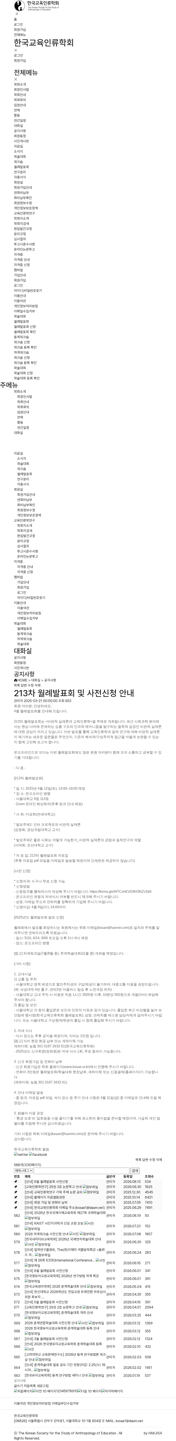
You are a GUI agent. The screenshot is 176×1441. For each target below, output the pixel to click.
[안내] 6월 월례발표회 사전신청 (46, 1271)
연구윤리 (20, 172)
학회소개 (20, 84)
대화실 (18, 126)
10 (76, 1391)
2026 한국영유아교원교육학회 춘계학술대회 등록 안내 (62, 1328)
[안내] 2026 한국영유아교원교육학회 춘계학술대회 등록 (63, 1344)
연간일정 (20, 121)
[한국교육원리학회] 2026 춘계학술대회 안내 (55, 1286)
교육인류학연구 (24, 213)
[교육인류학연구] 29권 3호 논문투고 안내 (53, 1187)
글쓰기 (18, 1386)
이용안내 (20, 296)
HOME (22, 680)
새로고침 (43, 1386)
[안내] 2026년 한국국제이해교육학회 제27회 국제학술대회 (65, 1213)
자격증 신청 (22, 265)
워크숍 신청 (22, 342)
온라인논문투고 (24, 249)
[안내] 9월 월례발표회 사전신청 (46, 1182)
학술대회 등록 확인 (27, 378)
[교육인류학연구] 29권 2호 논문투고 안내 (53, 1307)
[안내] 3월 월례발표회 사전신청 (46, 1339)
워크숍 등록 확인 (25, 347)
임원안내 (20, 105)
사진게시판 (21, 141)
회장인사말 (21, 90)
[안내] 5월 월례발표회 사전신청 (46, 1302)
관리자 (110, 1182)
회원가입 (20, 30)
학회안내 (20, 95)
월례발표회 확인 (25, 332)
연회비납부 (21, 193)
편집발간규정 (23, 229)
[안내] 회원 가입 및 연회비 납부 (46, 1202)
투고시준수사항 (24, 244)
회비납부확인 (23, 198)
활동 (17, 115)
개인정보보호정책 (26, 208)
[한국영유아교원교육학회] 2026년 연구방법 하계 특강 (62, 1276)
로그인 (18, 25)
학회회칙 (20, 100)
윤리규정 (20, 234)
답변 (24, 685)
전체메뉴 (20, 35)
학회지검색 (21, 224)
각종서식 (20, 177)
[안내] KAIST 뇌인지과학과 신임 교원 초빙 (54, 1223)
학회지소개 (21, 218)
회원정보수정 (23, 203)
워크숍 (18, 162)
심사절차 (20, 239)
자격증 (18, 255)
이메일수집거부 (24, 311)
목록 (17, 685)
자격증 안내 (22, 260)
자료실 (18, 146)
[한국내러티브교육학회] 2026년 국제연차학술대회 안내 (63, 1239)
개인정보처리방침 (26, 306)
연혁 (17, 110)
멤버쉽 (18, 270)
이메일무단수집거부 (65, 1403)
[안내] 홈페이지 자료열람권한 (45, 1197)
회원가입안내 (23, 188)
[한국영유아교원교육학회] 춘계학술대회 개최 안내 (59, 1313)
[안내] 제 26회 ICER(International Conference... (60, 1260)
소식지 (18, 151)
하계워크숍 (21, 352)
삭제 (38, 685)
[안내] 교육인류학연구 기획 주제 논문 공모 (54, 1192)
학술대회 (20, 157)
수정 (31, 685)
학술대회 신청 (23, 373)
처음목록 (30, 1386)
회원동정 (20, 136)
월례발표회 (21, 167)
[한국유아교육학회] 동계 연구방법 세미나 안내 (56, 1375)
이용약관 (20, 301)
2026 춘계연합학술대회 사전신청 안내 (51, 1323)
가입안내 (20, 275)
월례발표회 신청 (25, 327)
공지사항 (20, 131)
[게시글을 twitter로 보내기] (21, 1154)
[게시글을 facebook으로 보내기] (38, 1154)
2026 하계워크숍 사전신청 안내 (46, 1234)
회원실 (18, 182)
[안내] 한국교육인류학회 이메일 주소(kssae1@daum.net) (65, 1208)
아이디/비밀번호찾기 (28, 291)
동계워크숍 (21, 337)
